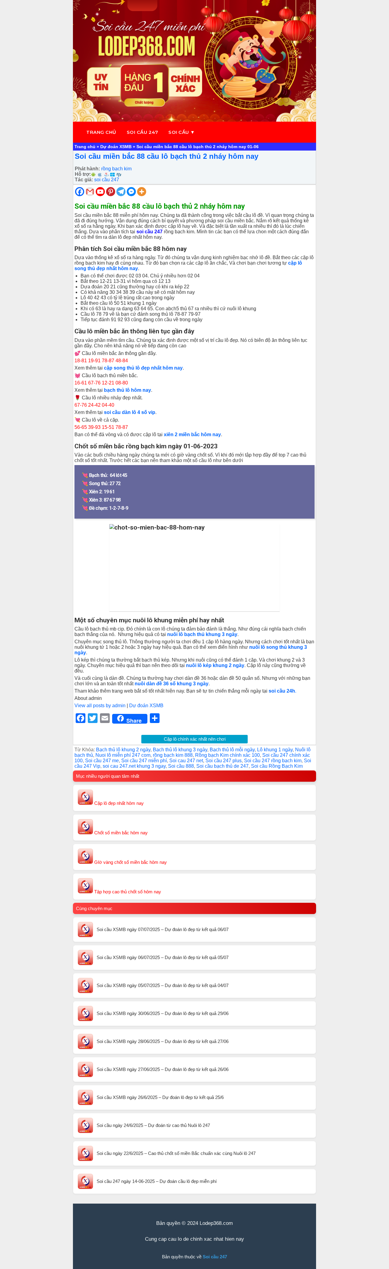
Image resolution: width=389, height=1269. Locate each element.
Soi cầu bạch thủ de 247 (222, 766)
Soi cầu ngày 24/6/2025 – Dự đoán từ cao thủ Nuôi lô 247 (153, 1125)
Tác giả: (84, 179)
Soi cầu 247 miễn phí (144, 760)
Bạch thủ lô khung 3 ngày (180, 749)
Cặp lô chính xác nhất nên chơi (194, 739)
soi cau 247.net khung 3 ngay (134, 766)
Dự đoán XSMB (116, 146)
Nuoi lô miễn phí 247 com (122, 755)
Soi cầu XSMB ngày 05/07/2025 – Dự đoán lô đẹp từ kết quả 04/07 (163, 985)
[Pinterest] (110, 191)
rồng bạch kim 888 (173, 755)
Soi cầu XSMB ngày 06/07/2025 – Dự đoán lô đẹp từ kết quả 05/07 (163, 957)
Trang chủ (101, 132)
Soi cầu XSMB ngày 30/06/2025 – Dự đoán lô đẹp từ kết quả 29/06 (163, 1013)
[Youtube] (100, 191)
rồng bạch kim (116, 168)
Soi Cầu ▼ (181, 132)
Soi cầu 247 (142, 132)
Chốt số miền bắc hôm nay (120, 832)
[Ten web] (194, 61)
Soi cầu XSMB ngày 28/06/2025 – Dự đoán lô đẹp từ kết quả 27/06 (163, 1041)
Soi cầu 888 (181, 766)
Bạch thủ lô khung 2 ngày (123, 749)
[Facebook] (79, 191)
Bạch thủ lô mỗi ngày (232, 749)
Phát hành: (87, 168)
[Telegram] (121, 191)
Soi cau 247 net (186, 760)
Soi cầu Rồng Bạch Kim (277, 766)
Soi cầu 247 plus (223, 760)
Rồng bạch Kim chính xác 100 (227, 755)
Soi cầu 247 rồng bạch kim (272, 760)
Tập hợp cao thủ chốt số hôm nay (127, 891)
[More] (141, 191)
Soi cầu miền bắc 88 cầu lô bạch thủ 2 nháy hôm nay (166, 156)
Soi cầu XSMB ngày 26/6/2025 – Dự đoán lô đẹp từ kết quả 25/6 (160, 1097)
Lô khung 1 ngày (275, 749)
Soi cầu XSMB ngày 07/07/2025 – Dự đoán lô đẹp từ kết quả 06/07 (163, 929)
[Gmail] (90, 191)
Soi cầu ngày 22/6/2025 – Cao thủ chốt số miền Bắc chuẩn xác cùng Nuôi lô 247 (176, 1153)
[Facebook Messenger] (131, 191)
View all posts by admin (100, 705)
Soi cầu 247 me (102, 760)
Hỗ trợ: (83, 174)
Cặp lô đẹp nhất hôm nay (118, 803)
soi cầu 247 (106, 179)
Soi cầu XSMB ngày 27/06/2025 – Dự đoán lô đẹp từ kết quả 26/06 (163, 1069)
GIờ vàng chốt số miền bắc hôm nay (130, 862)
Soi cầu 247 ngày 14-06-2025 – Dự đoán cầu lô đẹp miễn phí (157, 1181)
